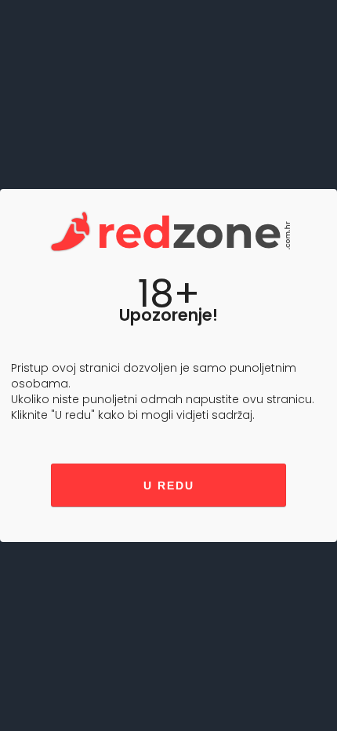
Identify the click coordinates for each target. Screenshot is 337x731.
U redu (168, 485)
